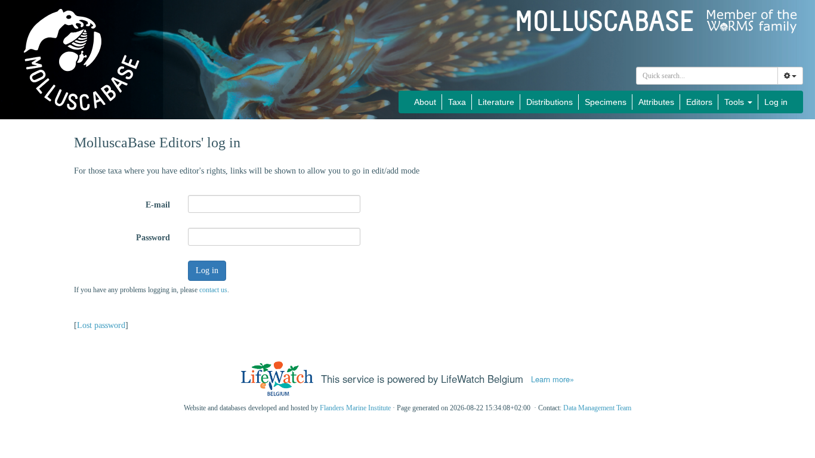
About (425, 102)
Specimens (605, 102)
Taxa (457, 102)
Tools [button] (735, 102)
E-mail (158, 204)
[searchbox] (707, 75)
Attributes (656, 102)
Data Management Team (597, 408)
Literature (496, 102)
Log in (776, 102)
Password (153, 237)
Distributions (549, 102)
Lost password (101, 325)
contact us (213, 290)
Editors (699, 102)
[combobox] (707, 76)
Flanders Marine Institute (355, 408)
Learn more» (552, 379)
